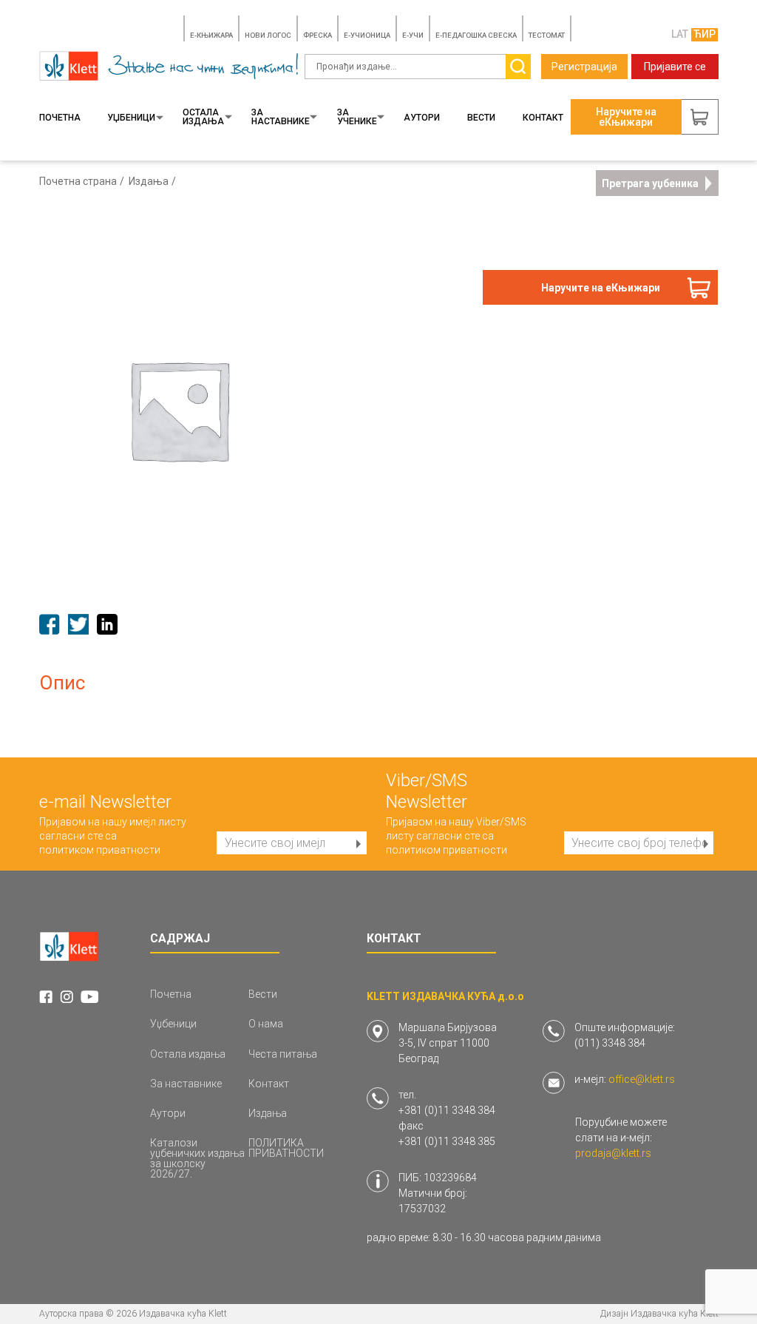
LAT (679, 34)
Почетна (60, 117)
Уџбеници (131, 117)
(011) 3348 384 (609, 1043)
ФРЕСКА (317, 35)
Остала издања (203, 117)
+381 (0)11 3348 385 (446, 1141)
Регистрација (584, 66)
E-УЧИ (413, 35)
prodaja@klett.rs (613, 1153)
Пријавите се (675, 66)
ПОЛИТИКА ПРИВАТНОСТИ (286, 1148)
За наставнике (280, 117)
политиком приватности (99, 850)
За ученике (357, 117)
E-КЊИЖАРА (211, 35)
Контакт (543, 117)
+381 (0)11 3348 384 (446, 1110)
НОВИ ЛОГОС (268, 35)
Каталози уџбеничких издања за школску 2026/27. (197, 1158)
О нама (265, 1024)
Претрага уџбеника (650, 183)
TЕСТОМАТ (547, 35)
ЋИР (704, 34)
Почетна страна (78, 181)
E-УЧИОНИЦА (367, 35)
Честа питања (282, 1054)
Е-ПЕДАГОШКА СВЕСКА (476, 35)
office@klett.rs (641, 1079)
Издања (149, 181)
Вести (481, 117)
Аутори (422, 117)
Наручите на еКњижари (600, 288)
